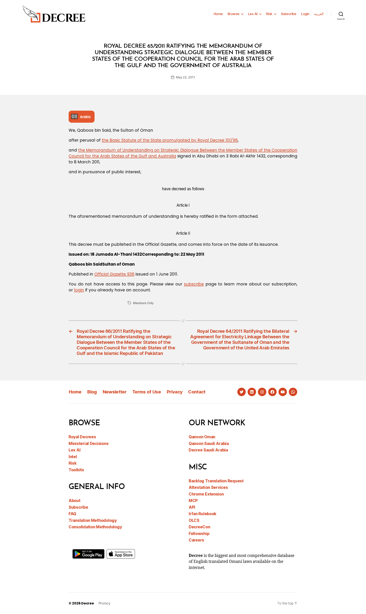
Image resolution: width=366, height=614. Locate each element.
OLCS (194, 520)
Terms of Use (146, 392)
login (79, 290)
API (192, 507)
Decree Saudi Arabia (208, 450)
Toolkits (76, 469)
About (74, 500)
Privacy (174, 392)
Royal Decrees (82, 436)
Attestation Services (208, 487)
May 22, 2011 (185, 77)
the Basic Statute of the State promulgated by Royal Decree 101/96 (170, 140)
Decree (87, 603)
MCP (193, 500)
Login (305, 14)
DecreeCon (199, 527)
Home (218, 14)
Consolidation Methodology (95, 527)
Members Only (143, 303)
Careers (196, 540)
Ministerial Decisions (88, 443)
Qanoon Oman (202, 436)
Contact (196, 392)
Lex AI (253, 14)
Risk (269, 14)
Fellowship (199, 533)
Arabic (85, 116)
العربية (318, 14)
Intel (73, 456)
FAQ (72, 513)
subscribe (194, 284)
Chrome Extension (206, 494)
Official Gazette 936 (114, 274)
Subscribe (288, 14)
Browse (233, 14)
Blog (92, 392)
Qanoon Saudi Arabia (209, 443)
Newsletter (115, 392)
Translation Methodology (93, 520)
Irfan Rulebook (202, 513)
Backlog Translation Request (216, 481)
